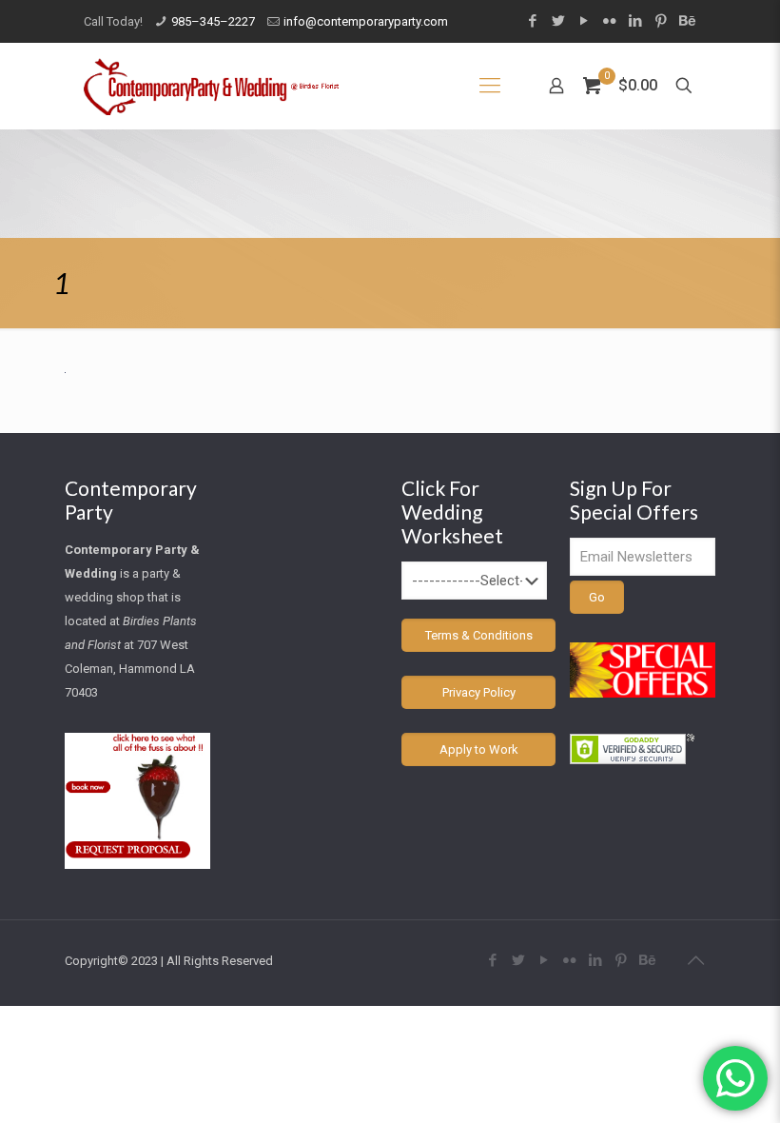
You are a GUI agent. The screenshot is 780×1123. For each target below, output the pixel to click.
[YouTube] (584, 21)
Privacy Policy (479, 692)
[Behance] (686, 21)
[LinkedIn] (635, 21)
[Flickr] (609, 21)
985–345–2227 (213, 21)
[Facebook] (532, 21)
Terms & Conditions (479, 635)
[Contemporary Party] (211, 85)
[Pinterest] (661, 21)
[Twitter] (558, 21)
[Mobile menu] (490, 85)
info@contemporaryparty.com (365, 21)
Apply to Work (478, 749)
